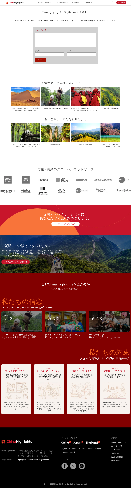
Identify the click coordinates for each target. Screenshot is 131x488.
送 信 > (40, 60)
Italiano (98, 449)
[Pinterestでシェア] (73, 468)
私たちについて (116, 446)
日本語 (72, 452)
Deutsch (72, 449)
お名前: (37, 51)
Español (90, 449)
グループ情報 (115, 450)
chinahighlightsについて (120, 442)
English (64, 449)
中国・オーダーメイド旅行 (65, 224)
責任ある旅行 (115, 460)
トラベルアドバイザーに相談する (15, 262)
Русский (64, 452)
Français (81, 449)
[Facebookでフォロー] (64, 468)
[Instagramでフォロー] (82, 468)
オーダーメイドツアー (44, 2)
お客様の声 (115, 453)
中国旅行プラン (62, 2)
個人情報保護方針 (117, 457)
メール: (69, 51)
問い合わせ (121, 2)
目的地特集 (75, 2)
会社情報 (87, 2)
